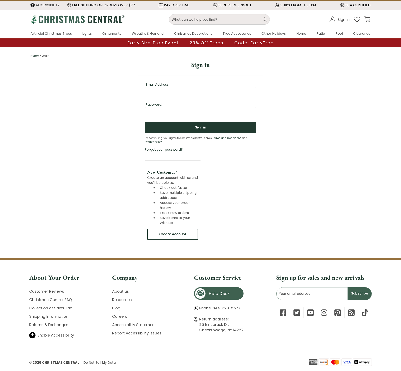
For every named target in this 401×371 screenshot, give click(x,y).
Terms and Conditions (226, 138)
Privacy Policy (153, 142)
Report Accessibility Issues (136, 333)
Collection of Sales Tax (50, 308)
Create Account (172, 234)
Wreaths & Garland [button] (148, 33)
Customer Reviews (46, 291)
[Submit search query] (265, 19)
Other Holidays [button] (273, 33)
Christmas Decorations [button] (193, 33)
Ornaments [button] (111, 33)
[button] (45, 5)
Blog (116, 308)
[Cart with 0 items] (367, 19)
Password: (154, 104)
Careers (119, 316)
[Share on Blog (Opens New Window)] (351, 312)
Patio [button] (321, 33)
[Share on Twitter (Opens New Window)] (296, 312)
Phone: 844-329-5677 (219, 308)
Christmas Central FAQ (50, 299)
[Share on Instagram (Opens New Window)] (324, 312)
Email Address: (157, 84)
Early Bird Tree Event (153, 43)
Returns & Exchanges (48, 324)
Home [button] (301, 33)
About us (120, 291)
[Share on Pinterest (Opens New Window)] (337, 312)
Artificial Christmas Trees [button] (51, 33)
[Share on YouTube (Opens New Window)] (310, 312)
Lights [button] (87, 33)
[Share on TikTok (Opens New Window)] (365, 312)
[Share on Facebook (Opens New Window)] (283, 312)
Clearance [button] (362, 33)
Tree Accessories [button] (237, 33)
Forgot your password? (164, 149)
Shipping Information (48, 316)
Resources (122, 299)
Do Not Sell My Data (99, 362)
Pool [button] (339, 33)
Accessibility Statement (134, 324)
